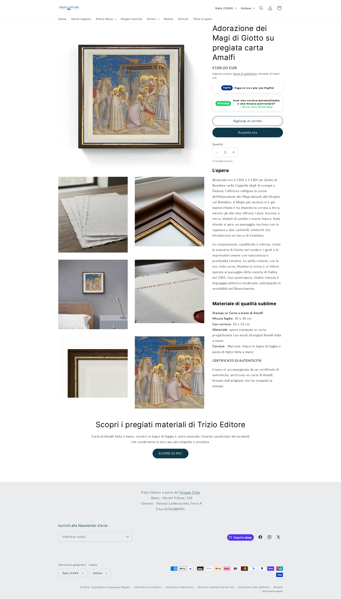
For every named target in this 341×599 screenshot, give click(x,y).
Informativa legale (272, 591)
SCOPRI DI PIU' (170, 453)
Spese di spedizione (245, 73)
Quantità (217, 144)
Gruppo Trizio (190, 492)
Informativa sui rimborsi (147, 587)
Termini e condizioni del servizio (216, 587)
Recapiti (278, 587)
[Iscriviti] (127, 537)
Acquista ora (247, 132)
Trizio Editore (98, 587)
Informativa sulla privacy (180, 587)
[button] (105, 19)
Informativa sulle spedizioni (254, 587)
